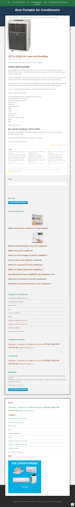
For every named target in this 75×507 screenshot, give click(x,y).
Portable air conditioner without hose (49, 169)
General (10, 316)
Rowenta (31, 347)
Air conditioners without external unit (17, 298)
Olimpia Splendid (51, 344)
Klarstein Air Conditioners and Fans (30, 344)
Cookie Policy (11, 385)
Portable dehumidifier (13, 328)
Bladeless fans (12, 305)
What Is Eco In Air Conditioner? (20, 251)
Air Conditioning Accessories (15, 301)
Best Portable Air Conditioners (37, 10)
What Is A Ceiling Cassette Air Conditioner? (25, 269)
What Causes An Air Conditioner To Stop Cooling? (28, 228)
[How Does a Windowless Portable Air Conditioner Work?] (38, 158)
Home (9, 17)
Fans (9, 309)
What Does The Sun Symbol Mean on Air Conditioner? (29, 284)
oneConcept (13, 347)
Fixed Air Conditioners (14, 313)
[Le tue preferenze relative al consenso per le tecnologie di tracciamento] (72, 504)
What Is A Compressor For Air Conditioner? (25, 265)
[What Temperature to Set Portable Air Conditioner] (58, 158)
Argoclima (11, 344)
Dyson (17, 344)
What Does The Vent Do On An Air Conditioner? (27, 279)
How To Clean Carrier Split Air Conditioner (25, 260)
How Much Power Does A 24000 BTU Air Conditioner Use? (31, 274)
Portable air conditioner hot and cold (23, 17)
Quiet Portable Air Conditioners (16, 331)
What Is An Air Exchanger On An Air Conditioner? (28, 255)
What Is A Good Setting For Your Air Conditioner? (28, 246)
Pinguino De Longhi (24, 347)
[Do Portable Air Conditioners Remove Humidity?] (18, 158)
